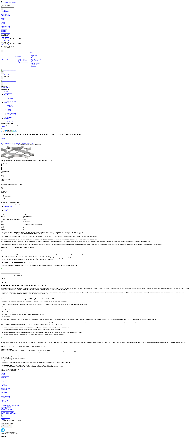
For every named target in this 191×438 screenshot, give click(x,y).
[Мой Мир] (6, 130)
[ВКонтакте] (1, 130)
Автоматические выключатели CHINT (10, 405)
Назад (9, 95)
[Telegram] (16, 130)
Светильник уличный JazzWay (8, 412)
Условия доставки (5, 386)
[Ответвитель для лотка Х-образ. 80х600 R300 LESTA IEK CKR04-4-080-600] (17, 159)
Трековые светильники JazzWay (9, 413)
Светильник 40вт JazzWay (7, 411)
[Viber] (10, 130)
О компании (4, 380)
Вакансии (3, 398)
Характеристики (8, 206)
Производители (5, 376)
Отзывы (3, 384)
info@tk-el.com (5, 37)
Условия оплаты (5, 385)
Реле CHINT (4, 408)
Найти (2, 436)
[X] (8, 130)
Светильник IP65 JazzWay (7, 409)
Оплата (5, 210)
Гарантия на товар (5, 388)
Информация (4, 392)
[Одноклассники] (3, 130)
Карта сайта (4, 389)
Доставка (6, 211)
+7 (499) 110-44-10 (5, 33)
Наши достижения (5, 400)
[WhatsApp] (12, 130)
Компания (9, 105)
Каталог (3, 374)
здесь (22, 369)
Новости (3, 382)
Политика (3, 401)
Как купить (9, 97)
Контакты (3, 390)
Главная (3, 373)
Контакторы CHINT (6, 407)
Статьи (2, 381)
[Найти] (2, 8)
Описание (6, 207)
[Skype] (14, 130)
